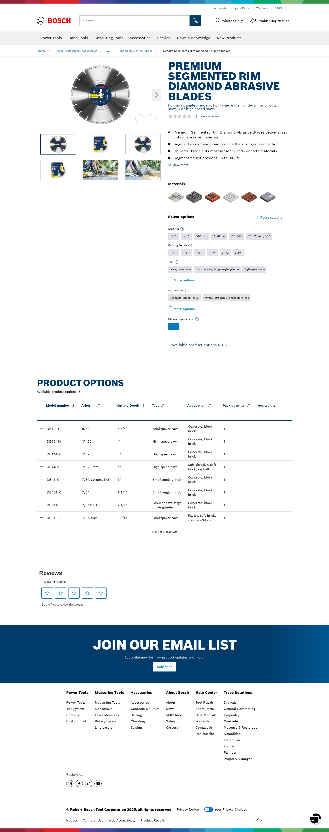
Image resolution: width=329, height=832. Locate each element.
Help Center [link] (206, 692)
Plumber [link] (230, 752)
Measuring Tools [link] (109, 692)
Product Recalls (153, 820)
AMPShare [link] (174, 715)
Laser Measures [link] (107, 715)
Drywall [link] (230, 702)
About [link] (170, 702)
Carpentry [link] (231, 715)
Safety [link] (170, 721)
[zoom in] (139, 118)
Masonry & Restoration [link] (242, 727)
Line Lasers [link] (103, 727)
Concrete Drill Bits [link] (145, 709)
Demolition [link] (232, 734)
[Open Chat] (315, 818)
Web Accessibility (122, 820)
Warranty (262, 8)
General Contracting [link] (239, 709)
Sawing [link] (136, 727)
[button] (69, 783)
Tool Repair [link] (204, 702)
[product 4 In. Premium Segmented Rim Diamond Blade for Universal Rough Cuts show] (41, 479)
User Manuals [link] (206, 715)
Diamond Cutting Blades (136, 50)
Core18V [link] (72, 715)
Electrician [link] (232, 740)
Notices (72, 820)
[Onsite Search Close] (185, 20)
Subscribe (164, 667)
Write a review (210, 116)
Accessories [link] (141, 692)
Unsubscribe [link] (205, 734)
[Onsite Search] (195, 20)
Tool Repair (218, 8)
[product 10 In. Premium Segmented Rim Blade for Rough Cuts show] (41, 517)
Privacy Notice (188, 809)
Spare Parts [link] (205, 709)
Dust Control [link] (76, 721)
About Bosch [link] (177, 692)
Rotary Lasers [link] (105, 721)
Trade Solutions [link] (238, 692)
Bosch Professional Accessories (76, 50)
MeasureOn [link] (103, 709)
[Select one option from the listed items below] (182, 229)
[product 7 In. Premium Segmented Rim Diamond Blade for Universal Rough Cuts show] (41, 504)
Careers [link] (172, 727)
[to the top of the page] (322, 805)
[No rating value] (181, 116)
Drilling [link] (136, 715)
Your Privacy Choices (231, 809)
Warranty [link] (202, 721)
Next (156, 95)
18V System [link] (75, 709)
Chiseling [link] (138, 721)
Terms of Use (93, 820)
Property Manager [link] (238, 759)
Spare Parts (241, 8)
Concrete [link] (231, 721)
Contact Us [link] (204, 727)
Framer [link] (229, 746)
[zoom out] (151, 118)
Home (42, 50)
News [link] (170, 709)
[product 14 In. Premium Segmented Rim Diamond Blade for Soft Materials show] (41, 466)
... (108, 50)
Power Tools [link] (77, 692)
